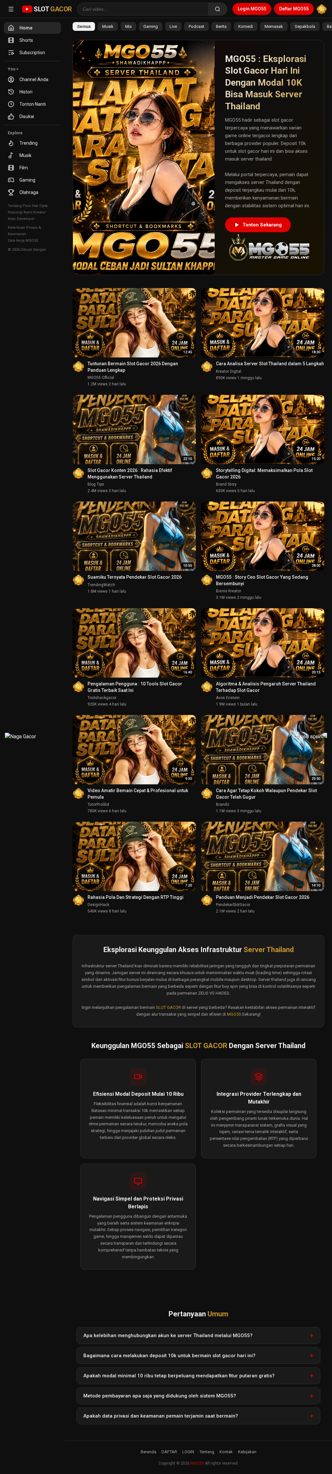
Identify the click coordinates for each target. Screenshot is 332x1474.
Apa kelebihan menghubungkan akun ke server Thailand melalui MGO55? (168, 1335)
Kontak (226, 1451)
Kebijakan (247, 1451)
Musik (25, 155)
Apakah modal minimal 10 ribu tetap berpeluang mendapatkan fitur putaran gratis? (179, 1376)
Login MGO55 (252, 8)
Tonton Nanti (32, 104)
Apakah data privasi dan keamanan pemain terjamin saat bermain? (160, 1416)
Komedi (245, 26)
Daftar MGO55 (294, 8)
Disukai (26, 116)
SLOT (53, 9)
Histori (25, 91)
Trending (28, 143)
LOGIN (188, 1451)
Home (25, 27)
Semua (83, 26)
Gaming (27, 180)
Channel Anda (33, 79)
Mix (128, 26)
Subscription (32, 52)
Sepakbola (305, 26)
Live (173, 26)
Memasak (274, 26)
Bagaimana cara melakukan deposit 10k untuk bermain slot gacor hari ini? (169, 1356)
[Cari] (217, 9)
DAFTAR (169, 1451)
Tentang (206, 1451)
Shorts (26, 40)
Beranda (148, 1451)
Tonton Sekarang (262, 225)
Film (23, 167)
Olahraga (28, 192)
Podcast (196, 26)
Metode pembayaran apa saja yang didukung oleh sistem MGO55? (159, 1396)
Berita (221, 26)
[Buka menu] (11, 9)
